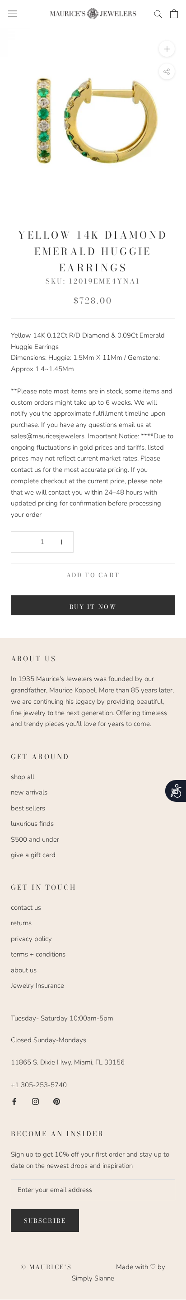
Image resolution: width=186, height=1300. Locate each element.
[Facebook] (14, 1101)
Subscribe (45, 1220)
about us (24, 970)
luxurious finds (32, 823)
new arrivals (29, 792)
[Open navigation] (12, 13)
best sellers (28, 808)
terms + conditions (38, 954)
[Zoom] (167, 49)
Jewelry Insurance (37, 985)
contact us (26, 907)
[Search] (158, 13)
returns (21, 922)
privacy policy (31, 938)
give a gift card (33, 854)
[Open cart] (174, 13)
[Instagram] (35, 1101)
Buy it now (93, 606)
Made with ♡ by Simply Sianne (118, 1272)
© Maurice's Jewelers (68, 1266)
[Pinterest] (56, 1101)
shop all (22, 776)
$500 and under (35, 839)
